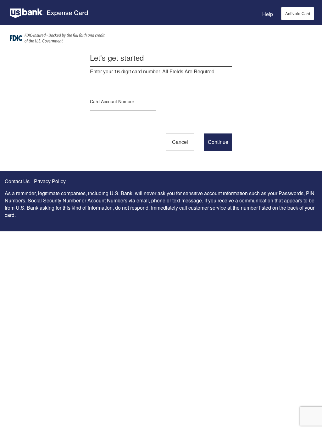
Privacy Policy (50, 181)
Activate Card (297, 13)
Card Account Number (112, 101)
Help (267, 14)
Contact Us (17, 181)
